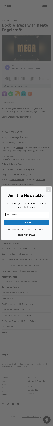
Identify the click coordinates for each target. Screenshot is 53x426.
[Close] (48, 189)
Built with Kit (26, 235)
